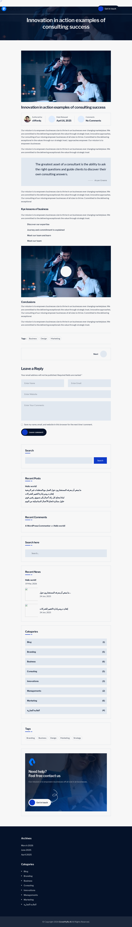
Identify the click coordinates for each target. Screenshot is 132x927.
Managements (34, 691)
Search (29, 450)
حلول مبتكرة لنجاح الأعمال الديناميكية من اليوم (44, 501)
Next (95, 354)
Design (44, 338)
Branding (31, 652)
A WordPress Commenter (38, 526)
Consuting (32, 671)
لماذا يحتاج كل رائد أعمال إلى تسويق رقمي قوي (44, 497)
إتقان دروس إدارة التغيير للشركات (39, 494)
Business (33, 338)
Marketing (55, 338)
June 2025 (26, 850)
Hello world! (31, 486)
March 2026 (27, 845)
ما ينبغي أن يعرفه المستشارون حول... (55, 592)
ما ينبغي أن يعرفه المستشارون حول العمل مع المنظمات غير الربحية (53, 490)
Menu (123, 8)
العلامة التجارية (33, 710)
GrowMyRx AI (65, 921)
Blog (29, 642)
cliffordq (36, 120)
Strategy (77, 738)
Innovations (33, 681)
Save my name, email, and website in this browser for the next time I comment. (58, 424)
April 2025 (26, 854)
